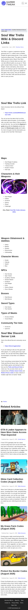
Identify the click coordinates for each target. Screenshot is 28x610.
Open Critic (14, 605)
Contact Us (7, 602)
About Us (17, 600)
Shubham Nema (20, 47)
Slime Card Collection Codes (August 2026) (12, 480)
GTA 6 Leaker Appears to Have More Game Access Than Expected (13, 432)
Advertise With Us (8, 600)
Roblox (5, 401)
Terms (21, 602)
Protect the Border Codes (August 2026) (14, 572)
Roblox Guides (8, 29)
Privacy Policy (15, 602)
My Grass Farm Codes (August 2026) (12, 527)
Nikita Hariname (22, 486)
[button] (23, 3)
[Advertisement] (14, 17)
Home (2, 29)
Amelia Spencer (21, 439)
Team (22, 600)
